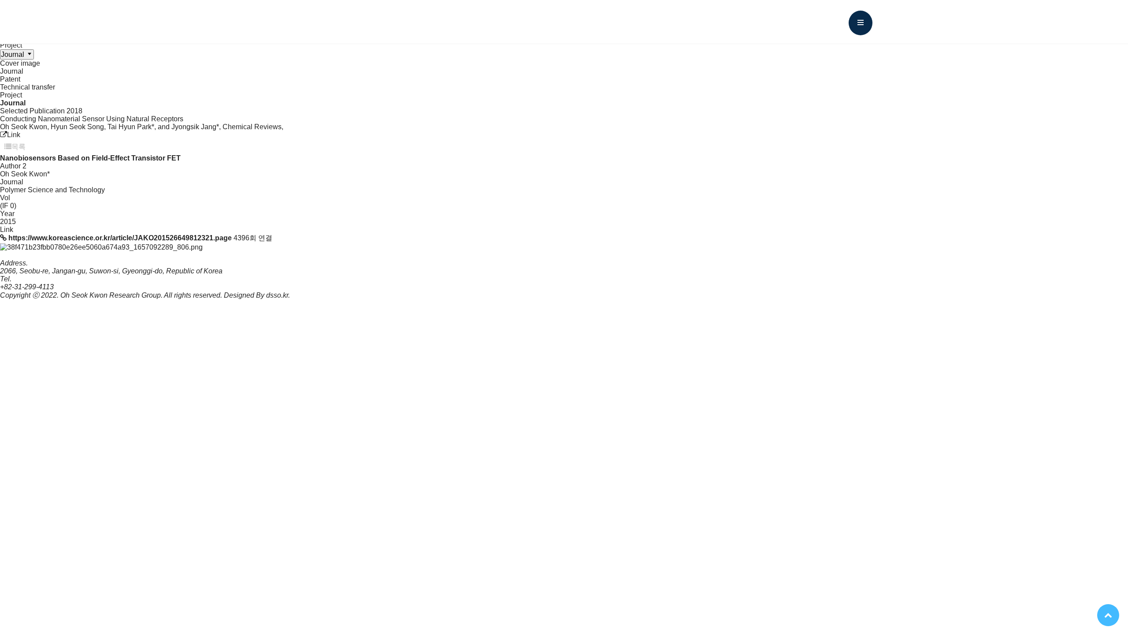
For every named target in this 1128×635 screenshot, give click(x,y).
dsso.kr (277, 295)
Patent (10, 79)
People (446, 22)
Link (13, 134)
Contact (744, 22)
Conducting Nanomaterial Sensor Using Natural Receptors (91, 119)
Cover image (20, 63)
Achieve (602, 22)
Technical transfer (27, 87)
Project (11, 45)
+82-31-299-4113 (27, 287)
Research (523, 22)
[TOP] (1108, 615)
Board (672, 22)
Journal (11, 71)
